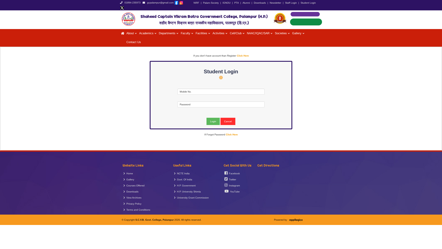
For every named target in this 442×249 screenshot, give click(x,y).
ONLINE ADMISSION (306, 22)
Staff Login (291, 2)
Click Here (243, 55)
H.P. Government (186, 185)
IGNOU (226, 2)
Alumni (246, 2)
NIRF (196, 2)
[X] (122, 7)
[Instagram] (181, 2)
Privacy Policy (133, 203)
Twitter (232, 179)
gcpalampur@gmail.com (160, 2)
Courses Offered (135, 185)
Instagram (234, 185)
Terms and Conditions (137, 209)
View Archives (133, 197)
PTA (236, 2)
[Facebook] (176, 2)
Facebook (234, 173)
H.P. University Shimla (188, 191)
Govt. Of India (184, 179)
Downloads (260, 2)
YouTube (234, 191)
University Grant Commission (192, 197)
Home (129, 173)
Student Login (308, 2)
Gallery (129, 179)
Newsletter (275, 2)
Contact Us (133, 42)
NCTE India (183, 173)
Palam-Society (211, 2)
